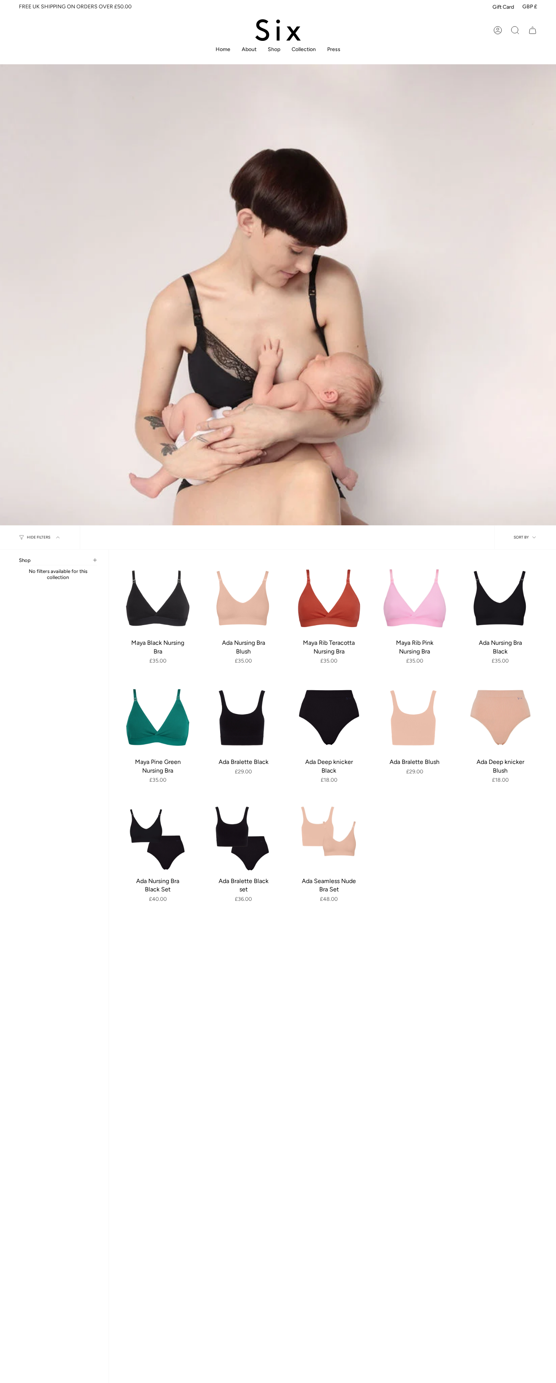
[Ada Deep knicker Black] (329, 717)
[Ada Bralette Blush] (414, 717)
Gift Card (503, 7)
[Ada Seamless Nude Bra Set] (329, 836)
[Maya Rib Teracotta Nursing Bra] (329, 598)
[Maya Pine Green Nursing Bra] (157, 717)
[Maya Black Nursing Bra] (157, 598)
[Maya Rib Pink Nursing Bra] (414, 598)
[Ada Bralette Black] (243, 717)
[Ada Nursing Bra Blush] (243, 598)
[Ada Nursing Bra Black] (500, 598)
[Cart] (532, 30)
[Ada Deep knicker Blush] (500, 717)
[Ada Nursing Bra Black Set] (157, 836)
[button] (274, 50)
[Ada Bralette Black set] (243, 836)
